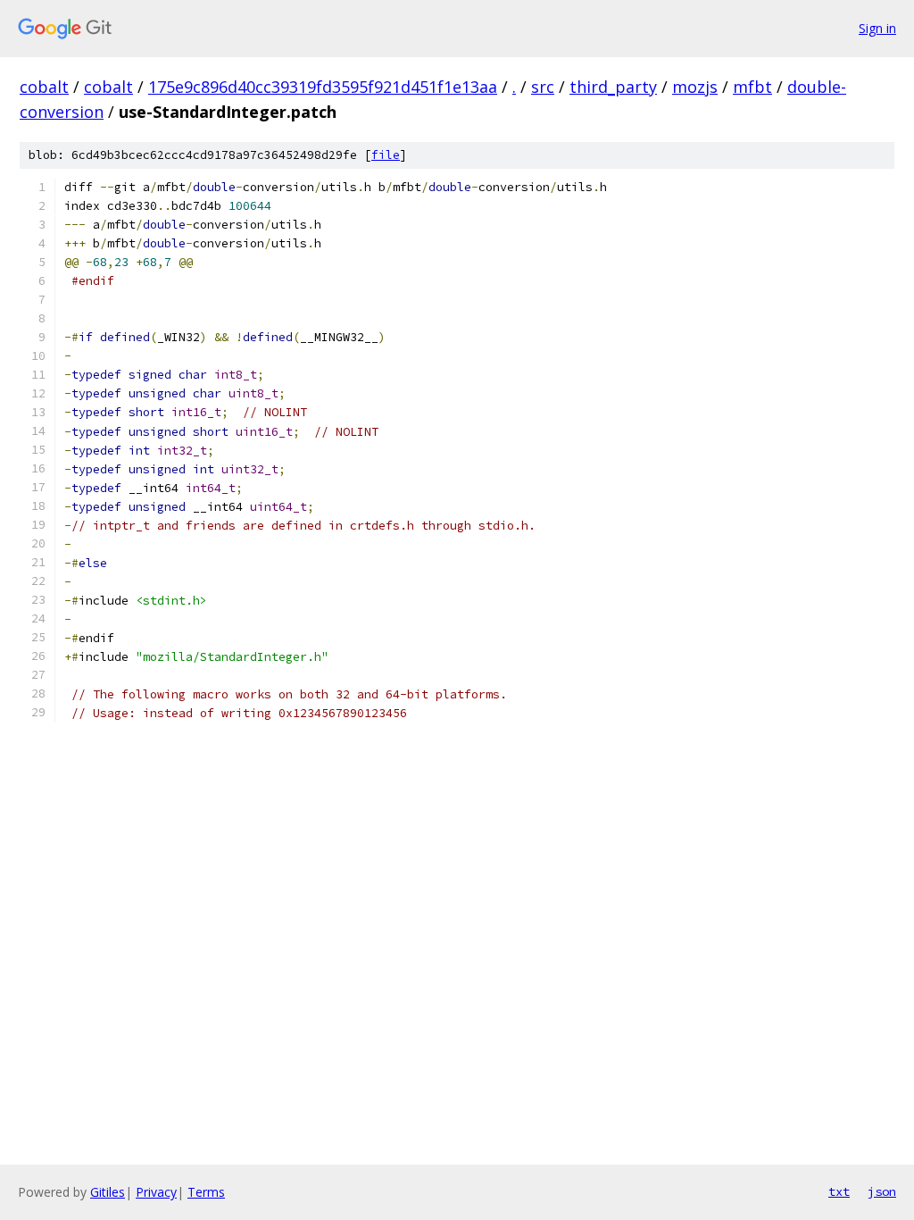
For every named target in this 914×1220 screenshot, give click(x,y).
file (385, 155)
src (542, 86)
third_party (613, 86)
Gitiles (107, 1191)
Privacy (156, 1191)
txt (839, 1191)
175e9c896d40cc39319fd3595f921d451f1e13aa (322, 86)
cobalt (44, 86)
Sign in (877, 28)
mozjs (695, 86)
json (882, 1191)
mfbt (752, 86)
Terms (206, 1191)
